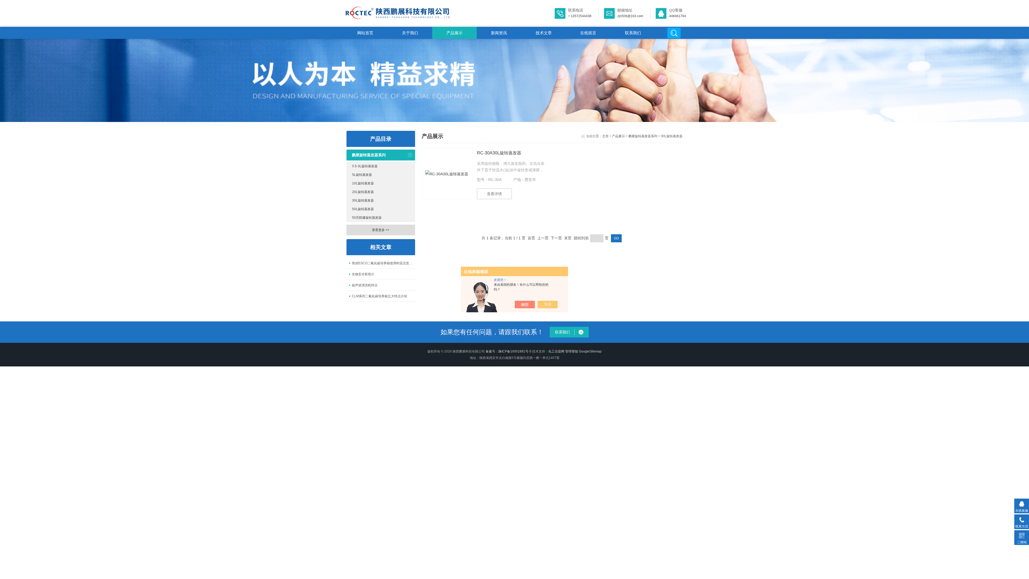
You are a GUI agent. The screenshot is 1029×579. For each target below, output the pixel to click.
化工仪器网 (556, 351)
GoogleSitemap (590, 351)
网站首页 (365, 33)
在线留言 (588, 33)
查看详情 (494, 194)
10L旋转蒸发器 (363, 183)
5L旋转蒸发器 (362, 175)
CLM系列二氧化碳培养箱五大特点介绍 (379, 296)
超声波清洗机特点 (365, 285)
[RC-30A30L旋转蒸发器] (447, 174)
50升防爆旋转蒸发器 (367, 218)
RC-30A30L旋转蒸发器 (499, 153)
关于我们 (410, 33)
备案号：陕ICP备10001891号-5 (508, 351)
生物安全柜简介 (363, 274)
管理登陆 (571, 351)
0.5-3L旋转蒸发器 (365, 166)
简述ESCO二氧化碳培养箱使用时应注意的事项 (383, 263)
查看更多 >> (380, 230)
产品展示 (454, 33)
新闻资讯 (499, 33)
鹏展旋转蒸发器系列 (369, 155)
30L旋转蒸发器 (363, 200)
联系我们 (633, 33)
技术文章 (544, 33)
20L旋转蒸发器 (363, 192)
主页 (605, 136)
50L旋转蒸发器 (363, 209)
